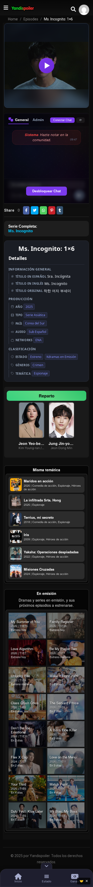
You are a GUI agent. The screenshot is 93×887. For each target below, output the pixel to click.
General (22, 120)
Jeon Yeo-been (31, 443)
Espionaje (41, 373)
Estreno (35, 357)
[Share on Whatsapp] (43, 210)
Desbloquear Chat (46, 191)
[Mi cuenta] (84, 9)
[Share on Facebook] (26, 210)
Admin (38, 120)
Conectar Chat (62, 120)
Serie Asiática (35, 315)
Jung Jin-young (61, 443)
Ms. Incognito (20, 231)
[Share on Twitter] (34, 210)
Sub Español (37, 332)
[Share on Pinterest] (51, 210)
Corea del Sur (35, 323)
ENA (38, 340)
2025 (29, 307)
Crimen (38, 365)
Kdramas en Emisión (61, 357)
